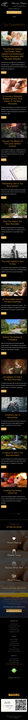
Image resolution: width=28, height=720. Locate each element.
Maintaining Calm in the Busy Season (12, 184)
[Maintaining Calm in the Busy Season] (14, 173)
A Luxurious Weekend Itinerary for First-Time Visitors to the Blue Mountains (12, 100)
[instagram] (12, 695)
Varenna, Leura (14, 624)
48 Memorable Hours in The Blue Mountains (12, 300)
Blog (14, 647)
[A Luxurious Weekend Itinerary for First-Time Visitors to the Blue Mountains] (14, 85)
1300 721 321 (17, 8)
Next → (19, 513)
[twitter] (14, 695)
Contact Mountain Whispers (14, 651)
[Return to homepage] (14, 4)
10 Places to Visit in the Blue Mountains (12, 454)
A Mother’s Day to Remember (12, 416)
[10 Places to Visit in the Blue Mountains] (14, 442)
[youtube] (18, 695)
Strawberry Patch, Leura (14, 626)
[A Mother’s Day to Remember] (14, 404)
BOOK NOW (14, 12)
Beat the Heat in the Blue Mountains (12, 222)
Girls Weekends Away (14, 645)
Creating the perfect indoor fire (12, 491)
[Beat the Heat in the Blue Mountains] (14, 211)
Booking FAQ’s (14, 641)
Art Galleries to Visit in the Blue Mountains (12, 378)
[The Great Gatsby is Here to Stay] (14, 250)
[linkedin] (16, 695)
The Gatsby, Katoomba (14, 629)
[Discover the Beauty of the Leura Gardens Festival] (14, 130)
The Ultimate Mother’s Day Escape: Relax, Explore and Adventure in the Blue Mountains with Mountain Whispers (12, 54)
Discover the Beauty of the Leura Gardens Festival (12, 143)
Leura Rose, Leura (14, 627)
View (3, 72)
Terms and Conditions (14, 649)
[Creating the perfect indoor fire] (14, 480)
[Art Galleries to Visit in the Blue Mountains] (14, 366)
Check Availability (14, 639)
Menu (14, 16)
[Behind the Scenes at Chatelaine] (14, 326)
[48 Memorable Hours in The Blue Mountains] (14, 288)
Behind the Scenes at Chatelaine (12, 338)
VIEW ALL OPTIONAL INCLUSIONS (14, 588)
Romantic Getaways (14, 643)
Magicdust (16, 717)
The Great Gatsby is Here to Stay (12, 262)
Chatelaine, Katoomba (14, 631)
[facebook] (10, 695)
